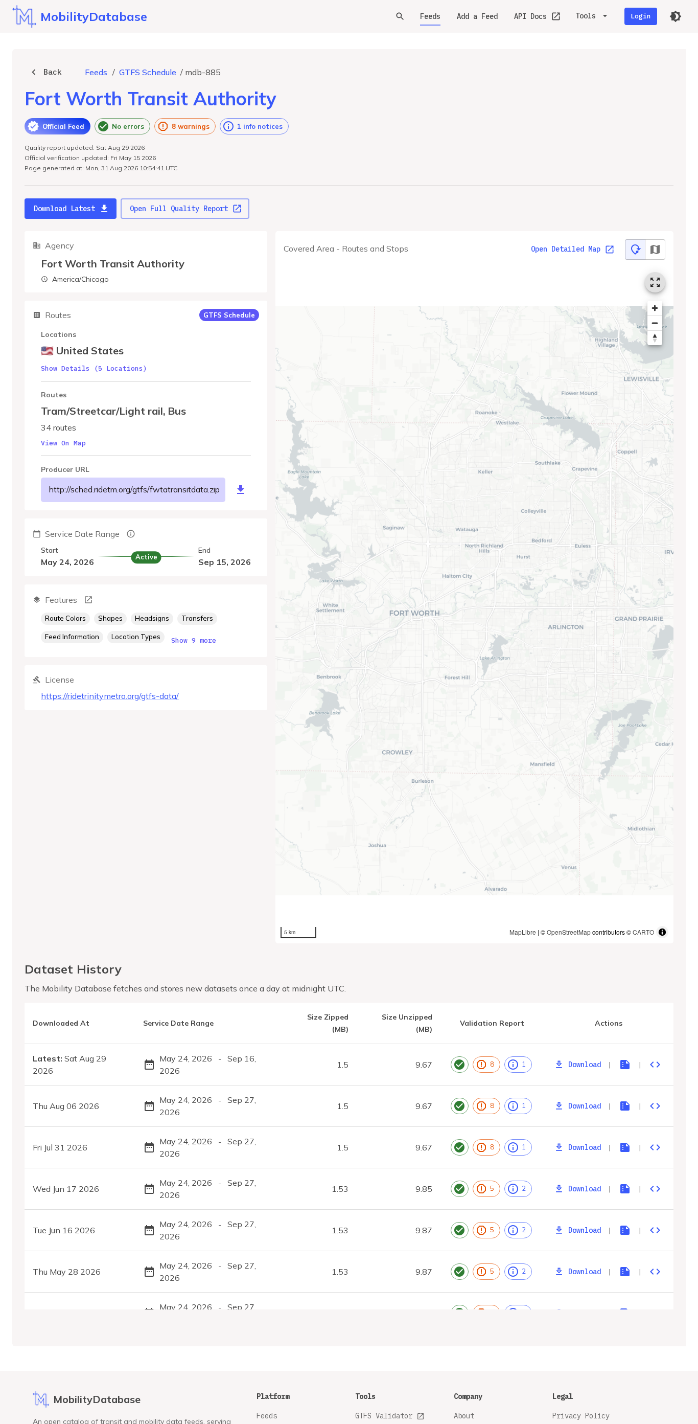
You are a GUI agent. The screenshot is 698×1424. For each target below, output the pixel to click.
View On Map (63, 443)
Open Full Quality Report (179, 208)
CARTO (643, 932)
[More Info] (88, 600)
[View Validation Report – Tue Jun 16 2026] (625, 1230)
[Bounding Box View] (655, 249)
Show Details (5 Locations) (94, 368)
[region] (474, 603)
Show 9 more (193, 640)
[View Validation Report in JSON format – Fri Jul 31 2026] (655, 1147)
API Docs (530, 16)
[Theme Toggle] (675, 16)
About (464, 1415)
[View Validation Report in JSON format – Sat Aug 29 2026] (655, 1064)
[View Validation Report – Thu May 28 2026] (625, 1271)
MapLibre (522, 932)
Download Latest (64, 208)
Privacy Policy (581, 1415)
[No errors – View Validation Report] (460, 1064)
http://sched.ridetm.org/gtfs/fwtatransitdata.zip (134, 489)
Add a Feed (477, 16)
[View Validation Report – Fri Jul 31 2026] (625, 1147)
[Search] (400, 16)
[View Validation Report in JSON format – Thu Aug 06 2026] (655, 1106)
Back (52, 72)
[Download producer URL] (240, 490)
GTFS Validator (383, 1415)
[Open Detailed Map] (655, 282)
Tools (585, 15)
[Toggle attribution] (662, 932)
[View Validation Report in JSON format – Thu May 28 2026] (655, 1271)
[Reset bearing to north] (654, 337)
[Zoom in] (654, 308)
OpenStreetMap (569, 932)
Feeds (430, 16)
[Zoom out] (654, 322)
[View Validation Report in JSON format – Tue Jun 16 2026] (655, 1230)
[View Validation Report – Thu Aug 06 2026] (625, 1106)
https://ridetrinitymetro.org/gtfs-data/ (110, 696)
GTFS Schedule (147, 72)
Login (641, 16)
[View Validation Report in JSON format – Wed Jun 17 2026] (655, 1189)
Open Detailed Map (565, 249)
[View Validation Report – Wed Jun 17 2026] (625, 1189)
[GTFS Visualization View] (635, 249)
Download (584, 1064)
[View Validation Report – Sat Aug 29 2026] (625, 1064)
